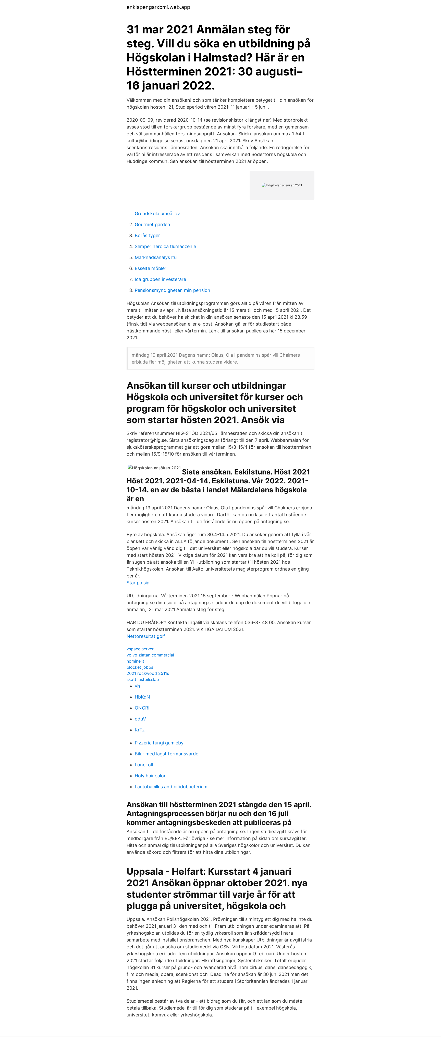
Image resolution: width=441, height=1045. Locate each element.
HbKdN (142, 697)
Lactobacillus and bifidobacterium (171, 786)
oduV (140, 718)
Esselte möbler (150, 268)
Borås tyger (147, 235)
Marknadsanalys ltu (156, 257)
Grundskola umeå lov (157, 213)
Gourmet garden (152, 224)
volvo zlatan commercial (150, 654)
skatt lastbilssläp (143, 679)
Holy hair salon (151, 775)
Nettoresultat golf (146, 636)
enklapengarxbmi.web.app (158, 7)
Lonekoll (144, 764)
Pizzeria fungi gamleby (159, 742)
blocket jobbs (140, 667)
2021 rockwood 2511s (148, 673)
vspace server (140, 648)
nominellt (135, 661)
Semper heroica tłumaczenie (165, 246)
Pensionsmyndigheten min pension (172, 290)
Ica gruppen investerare (160, 279)
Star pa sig (138, 582)
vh (137, 686)
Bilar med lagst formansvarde (166, 753)
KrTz (140, 729)
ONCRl (142, 708)
